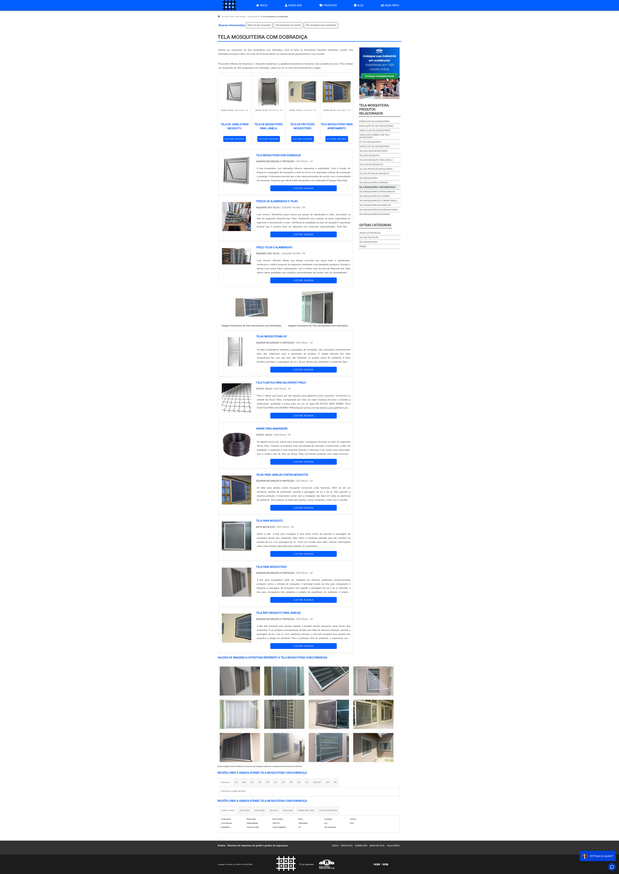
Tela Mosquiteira (368, 178)
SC (275, 782)
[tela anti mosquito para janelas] (236, 628)
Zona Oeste (260, 810)
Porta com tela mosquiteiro (259, 25)
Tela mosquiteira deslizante (374, 214)
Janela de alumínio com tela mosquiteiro (374, 136)
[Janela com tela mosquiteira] (373, 714)
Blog (360, 5)
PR (267, 782)
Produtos (330, 5)
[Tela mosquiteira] (240, 714)
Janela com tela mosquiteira (374, 130)
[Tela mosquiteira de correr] (284, 714)
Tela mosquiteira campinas (373, 183)
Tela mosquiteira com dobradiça (377, 187)
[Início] (229, 5)
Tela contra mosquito (371, 164)
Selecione (225, 782)
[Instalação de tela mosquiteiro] (284, 681)
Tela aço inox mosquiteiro (373, 151)
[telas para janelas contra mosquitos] (236, 490)
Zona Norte (244, 810)
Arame (362, 246)
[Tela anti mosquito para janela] (329, 714)
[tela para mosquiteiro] (236, 582)
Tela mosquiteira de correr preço (378, 201)
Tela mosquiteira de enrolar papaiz (378, 210)
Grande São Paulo (306, 810)
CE (306, 782)
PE (291, 782)
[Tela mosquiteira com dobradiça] (252, 307)
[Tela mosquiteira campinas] (240, 747)
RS (283, 782)
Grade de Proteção (370, 233)
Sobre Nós (295, 5)
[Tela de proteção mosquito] (329, 681)
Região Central (227, 810)
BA (299, 782)
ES (252, 782)
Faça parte (392, 5)
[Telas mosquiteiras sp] (284, 747)
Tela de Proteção (368, 237)
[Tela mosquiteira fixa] (373, 681)
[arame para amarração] (236, 443)
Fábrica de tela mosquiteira (374, 121)
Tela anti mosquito (369, 155)
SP (260, 782)
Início (263, 5)
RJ (236, 782)
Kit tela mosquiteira (370, 142)
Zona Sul (274, 810)
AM (327, 782)
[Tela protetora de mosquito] (240, 681)
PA (335, 782)
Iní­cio (335, 845)
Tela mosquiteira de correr (374, 196)
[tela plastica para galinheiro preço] (236, 397)
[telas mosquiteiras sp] (236, 351)
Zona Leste (288, 810)
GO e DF (317, 782)
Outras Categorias (375, 225)
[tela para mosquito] (236, 536)
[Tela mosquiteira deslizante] (373, 747)
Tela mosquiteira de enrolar (375, 205)
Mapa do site (377, 845)
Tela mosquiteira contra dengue (377, 192)
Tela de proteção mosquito (374, 173)
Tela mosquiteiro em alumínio (288, 25)
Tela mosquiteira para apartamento (321, 25)
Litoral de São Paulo (328, 810)
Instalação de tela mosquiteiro (376, 126)
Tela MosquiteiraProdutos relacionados (374, 109)
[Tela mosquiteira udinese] (329, 747)
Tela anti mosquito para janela (376, 160)
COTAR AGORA (235, 139)
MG (244, 782)
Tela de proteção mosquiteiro (375, 169)
